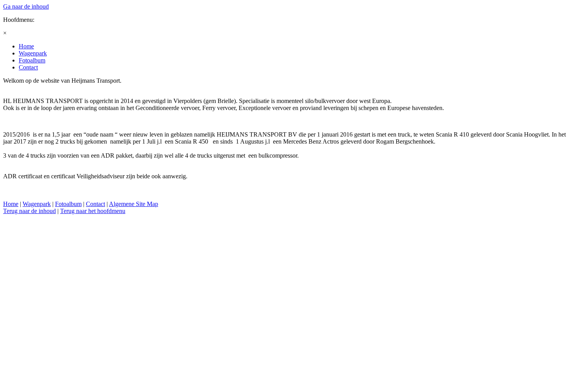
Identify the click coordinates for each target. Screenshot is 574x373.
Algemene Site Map (133, 204)
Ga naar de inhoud (26, 6)
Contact (95, 204)
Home (10, 204)
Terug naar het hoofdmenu (92, 211)
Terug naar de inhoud (29, 211)
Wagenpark (37, 204)
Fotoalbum (68, 204)
